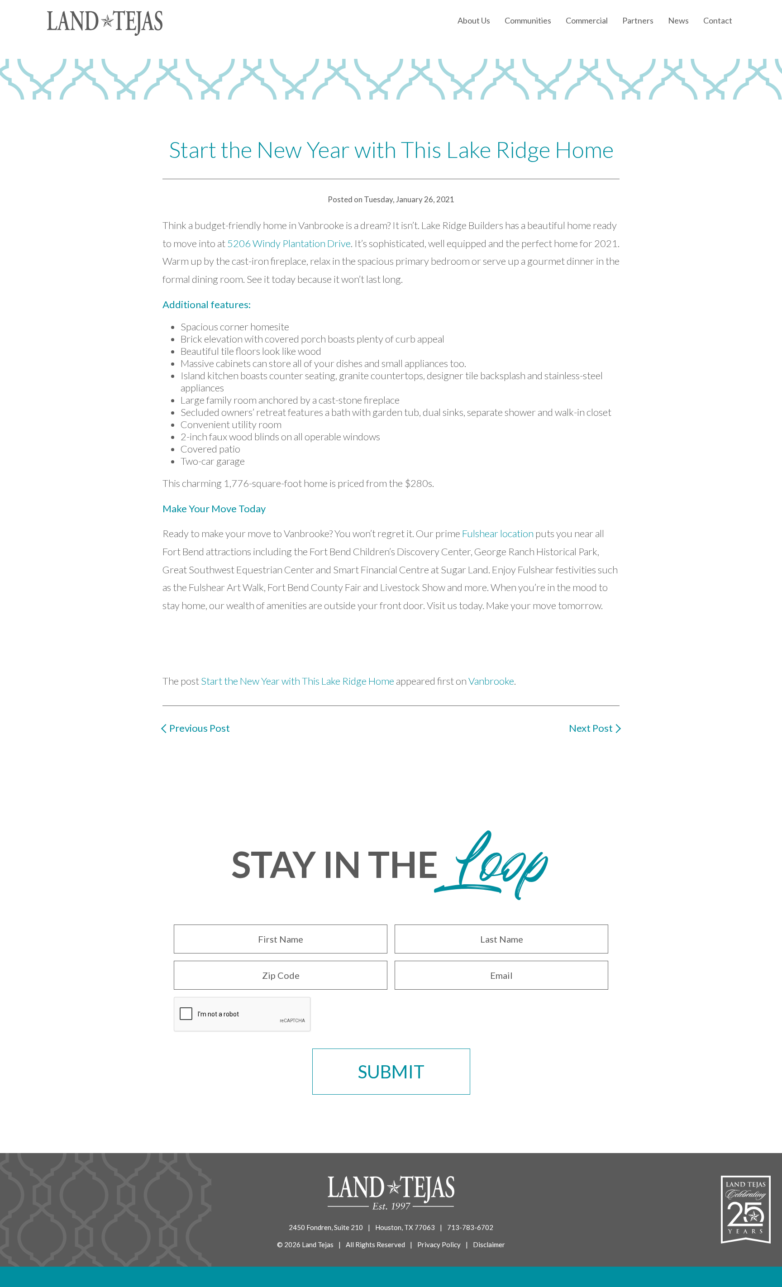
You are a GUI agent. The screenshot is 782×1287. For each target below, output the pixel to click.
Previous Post (199, 728)
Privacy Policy (439, 1244)
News (678, 20)
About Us (474, 20)
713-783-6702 (470, 1227)
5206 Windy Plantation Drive (289, 243)
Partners (637, 20)
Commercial (587, 20)
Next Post (591, 728)
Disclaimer (489, 1244)
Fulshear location (498, 533)
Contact (717, 20)
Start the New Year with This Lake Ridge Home (297, 681)
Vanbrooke (491, 681)
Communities (528, 20)
